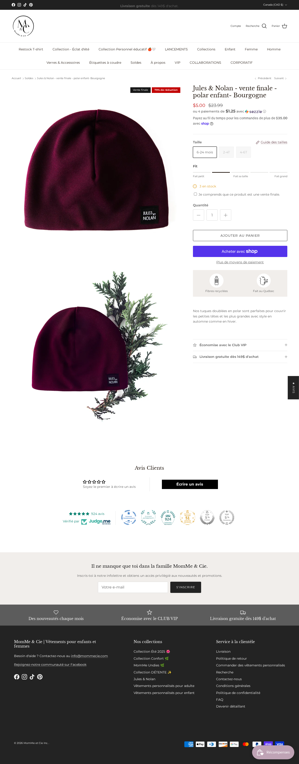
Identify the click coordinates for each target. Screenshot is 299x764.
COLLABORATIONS (205, 62)
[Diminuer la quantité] (198, 215)
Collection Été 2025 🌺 (152, 651)
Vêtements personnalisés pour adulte (164, 686)
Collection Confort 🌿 (151, 658)
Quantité (200, 205)
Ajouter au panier (240, 235)
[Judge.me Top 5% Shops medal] (207, 517)
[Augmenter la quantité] (225, 215)
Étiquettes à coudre (105, 62)
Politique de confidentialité (238, 693)
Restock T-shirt (31, 49)
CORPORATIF (242, 62)
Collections (206, 49)
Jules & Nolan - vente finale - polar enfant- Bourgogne (71, 78)
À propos (158, 62)
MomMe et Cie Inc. (36, 743)
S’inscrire (185, 587)
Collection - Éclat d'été (71, 49)
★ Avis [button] (293, 387)
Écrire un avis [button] (189, 484)
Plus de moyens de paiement (240, 262)
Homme (274, 49)
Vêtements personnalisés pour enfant (164, 693)
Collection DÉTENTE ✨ (152, 672)
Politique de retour (231, 658)
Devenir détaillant (230, 706)
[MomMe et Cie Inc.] (23, 26)
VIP (177, 62)
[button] (229, 111)
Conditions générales (233, 686)
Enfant (230, 49)
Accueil (16, 78)
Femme (251, 49)
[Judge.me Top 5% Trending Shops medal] (226, 517)
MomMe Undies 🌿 (149, 665)
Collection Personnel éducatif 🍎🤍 (127, 49)
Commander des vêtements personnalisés (250, 665)
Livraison (223, 651)
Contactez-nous (229, 679)
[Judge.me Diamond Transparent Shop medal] (128, 517)
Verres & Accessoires (63, 62)
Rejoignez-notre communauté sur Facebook (50, 664)
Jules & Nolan (144, 679)
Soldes (136, 62)
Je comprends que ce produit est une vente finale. (239, 194)
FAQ (219, 699)
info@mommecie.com (89, 656)
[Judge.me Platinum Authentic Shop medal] (148, 517)
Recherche (224, 672)
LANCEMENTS (176, 49)
